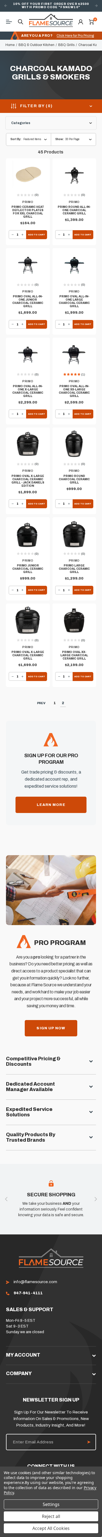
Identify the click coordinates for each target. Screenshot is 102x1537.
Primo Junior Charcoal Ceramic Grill (27, 569)
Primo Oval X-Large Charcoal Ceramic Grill (27, 655)
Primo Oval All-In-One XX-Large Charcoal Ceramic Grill (74, 391)
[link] (28, 1293)
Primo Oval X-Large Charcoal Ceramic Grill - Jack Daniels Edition (27, 481)
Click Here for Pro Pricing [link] (75, 36)
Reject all (51, 1516)
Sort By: (15, 139)
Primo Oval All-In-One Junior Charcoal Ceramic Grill (27, 301)
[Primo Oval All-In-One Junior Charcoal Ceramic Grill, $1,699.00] (28, 265)
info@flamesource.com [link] (35, 1282)
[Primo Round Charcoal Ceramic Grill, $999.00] (74, 445)
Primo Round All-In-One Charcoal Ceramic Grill (74, 210)
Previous (5, 5)
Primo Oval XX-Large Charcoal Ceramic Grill (74, 655)
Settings (51, 1504)
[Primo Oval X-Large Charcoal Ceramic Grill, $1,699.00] (28, 621)
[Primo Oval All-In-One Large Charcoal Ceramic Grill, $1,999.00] (74, 265)
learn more (51, 805)
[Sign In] (80, 21)
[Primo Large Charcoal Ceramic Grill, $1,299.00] (74, 534)
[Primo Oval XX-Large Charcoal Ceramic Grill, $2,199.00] (74, 621)
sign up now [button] (50, 1028)
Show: (59, 139)
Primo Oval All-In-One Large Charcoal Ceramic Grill (74, 301)
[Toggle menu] (10, 21)
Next (96, 5)
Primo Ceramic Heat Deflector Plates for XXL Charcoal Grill (27, 211)
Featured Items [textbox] (32, 139)
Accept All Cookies (51, 1528)
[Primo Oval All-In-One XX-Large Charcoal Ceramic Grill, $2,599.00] (74, 355)
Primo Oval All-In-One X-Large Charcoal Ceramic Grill (27, 391)
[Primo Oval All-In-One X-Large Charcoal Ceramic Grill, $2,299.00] (28, 355)
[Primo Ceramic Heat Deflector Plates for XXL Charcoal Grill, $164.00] (28, 175)
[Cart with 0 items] (91, 21)
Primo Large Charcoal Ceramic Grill (74, 569)
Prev (41, 703)
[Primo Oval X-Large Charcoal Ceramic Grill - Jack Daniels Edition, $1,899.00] (28, 445)
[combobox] (80, 139)
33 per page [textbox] (72, 139)
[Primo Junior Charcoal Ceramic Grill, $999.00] (28, 534)
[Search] (20, 21)
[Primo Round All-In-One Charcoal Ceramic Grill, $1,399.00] (74, 175)
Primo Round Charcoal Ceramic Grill (74, 479)
